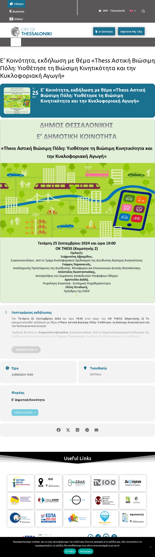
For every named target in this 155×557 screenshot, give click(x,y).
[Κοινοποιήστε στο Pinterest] (87, 430)
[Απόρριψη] (150, 547)
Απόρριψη (85, 551)
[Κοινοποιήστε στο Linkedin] (77, 430)
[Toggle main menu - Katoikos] (15, 42)
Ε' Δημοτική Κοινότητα (28, 399)
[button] (143, 11)
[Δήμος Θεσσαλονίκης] (33, 31)
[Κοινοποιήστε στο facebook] (58, 430)
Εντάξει (69, 551)
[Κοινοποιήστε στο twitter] (68, 430)
